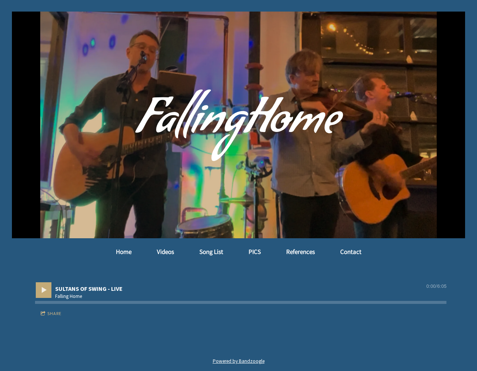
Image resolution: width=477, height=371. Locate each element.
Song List (211, 252)
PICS (255, 252)
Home (124, 252)
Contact (350, 252)
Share (54, 313)
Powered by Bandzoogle (239, 361)
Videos (165, 252)
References (300, 252)
